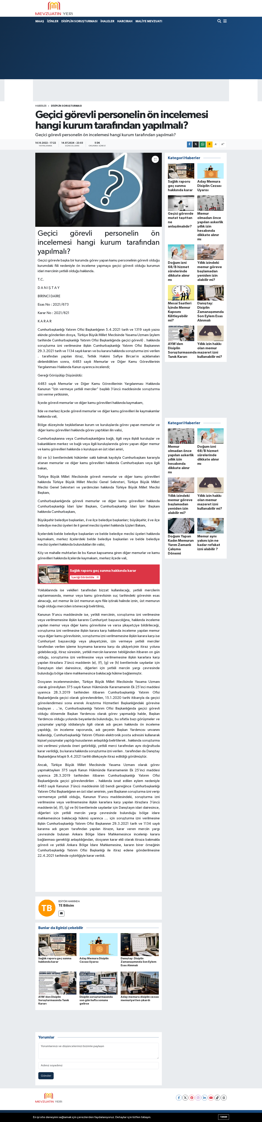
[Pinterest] (192, 1098)
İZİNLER (52, 21)
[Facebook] (179, 1098)
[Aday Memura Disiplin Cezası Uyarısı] (98, 944)
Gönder (46, 1075)
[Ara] (219, 21)
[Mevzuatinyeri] (54, 8)
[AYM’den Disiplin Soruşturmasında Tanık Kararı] (57, 983)
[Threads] (224, 1098)
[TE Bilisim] (46, 907)
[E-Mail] (61, 914)
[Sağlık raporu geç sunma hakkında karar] (57, 944)
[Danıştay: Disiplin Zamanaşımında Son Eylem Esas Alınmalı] (140, 944)
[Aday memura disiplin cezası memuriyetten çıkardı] (140, 983)
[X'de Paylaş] (196, 144)
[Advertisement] (131, 52)
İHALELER (107, 21)
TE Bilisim (66, 905)
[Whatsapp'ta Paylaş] (202, 144)
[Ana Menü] (224, 21)
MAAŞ (39, 21)
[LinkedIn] (204, 1098)
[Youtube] (211, 1098)
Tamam (223, 1117)
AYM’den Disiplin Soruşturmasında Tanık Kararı (53, 1000)
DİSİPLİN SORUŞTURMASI (79, 21)
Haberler (41, 106)
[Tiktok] (217, 1098)
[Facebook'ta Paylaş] (189, 144)
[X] (185, 1098)
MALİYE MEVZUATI (148, 21)
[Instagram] (198, 1098)
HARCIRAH (124, 21)
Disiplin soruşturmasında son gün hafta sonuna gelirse (96, 1000)
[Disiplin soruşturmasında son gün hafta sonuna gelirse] (98, 983)
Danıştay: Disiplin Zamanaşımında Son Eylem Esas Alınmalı (138, 962)
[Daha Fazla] (209, 144)
